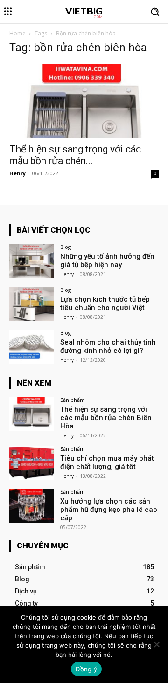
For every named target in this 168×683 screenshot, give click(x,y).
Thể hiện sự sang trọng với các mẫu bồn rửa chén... (75, 155)
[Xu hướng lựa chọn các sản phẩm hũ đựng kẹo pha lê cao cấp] (31, 506)
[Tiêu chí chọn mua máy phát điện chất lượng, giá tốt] (31, 463)
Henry (17, 173)
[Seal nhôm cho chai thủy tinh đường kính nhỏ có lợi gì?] (31, 347)
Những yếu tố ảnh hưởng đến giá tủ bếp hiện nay (107, 260)
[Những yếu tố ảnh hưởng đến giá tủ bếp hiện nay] (31, 261)
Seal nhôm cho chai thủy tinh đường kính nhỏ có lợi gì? (108, 346)
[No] (156, 644)
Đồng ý (86, 669)
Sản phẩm (72, 399)
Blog (65, 246)
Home (17, 33)
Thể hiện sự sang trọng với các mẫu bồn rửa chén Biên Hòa (106, 417)
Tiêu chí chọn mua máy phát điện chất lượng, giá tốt (107, 462)
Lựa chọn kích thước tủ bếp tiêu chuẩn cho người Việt (105, 303)
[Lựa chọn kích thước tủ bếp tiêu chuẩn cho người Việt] (31, 304)
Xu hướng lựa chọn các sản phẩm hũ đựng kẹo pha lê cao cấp (108, 509)
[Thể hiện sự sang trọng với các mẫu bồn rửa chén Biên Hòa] (84, 101)
